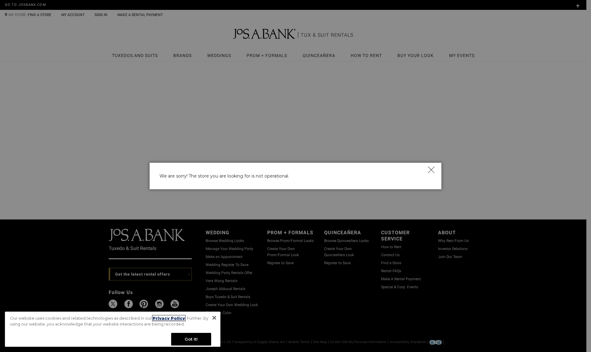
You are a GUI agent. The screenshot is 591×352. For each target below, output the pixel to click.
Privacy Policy (169, 318)
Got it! (191, 339)
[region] (112, 329)
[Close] (431, 169)
